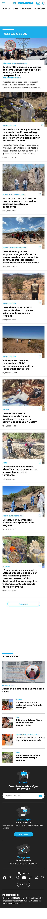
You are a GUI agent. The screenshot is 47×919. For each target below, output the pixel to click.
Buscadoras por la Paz (14, 194)
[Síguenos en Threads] (36, 877)
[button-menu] (3, 3)
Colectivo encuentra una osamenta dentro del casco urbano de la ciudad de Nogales (19, 311)
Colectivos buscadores (14, 248)
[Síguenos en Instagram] (17, 877)
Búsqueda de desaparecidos (15, 63)
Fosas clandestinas (12, 516)
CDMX (15, 9)
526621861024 (23, 822)
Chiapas (6, 566)
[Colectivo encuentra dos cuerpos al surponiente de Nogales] (23, 501)
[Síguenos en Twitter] (11, 877)
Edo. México (25, 9)
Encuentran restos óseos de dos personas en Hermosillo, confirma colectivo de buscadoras (19, 202)
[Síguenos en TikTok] (30, 877)
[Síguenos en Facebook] (4, 877)
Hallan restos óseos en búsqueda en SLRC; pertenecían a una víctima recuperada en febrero (18, 364)
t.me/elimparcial (23, 860)
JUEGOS (6, 9)
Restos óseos (9, 126)
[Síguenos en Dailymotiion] (42, 877)
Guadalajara (39, 9)
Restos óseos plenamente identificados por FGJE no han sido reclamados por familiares (20, 471)
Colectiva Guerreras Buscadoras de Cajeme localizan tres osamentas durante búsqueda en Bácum (20, 417)
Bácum (6, 410)
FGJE (5, 463)
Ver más (23, 604)
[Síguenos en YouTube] (24, 877)
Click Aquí (23, 834)
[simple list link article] (23, 673)
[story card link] (23, 51)
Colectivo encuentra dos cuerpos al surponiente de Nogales (18, 522)
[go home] (23, 894)
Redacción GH (14, 77)
